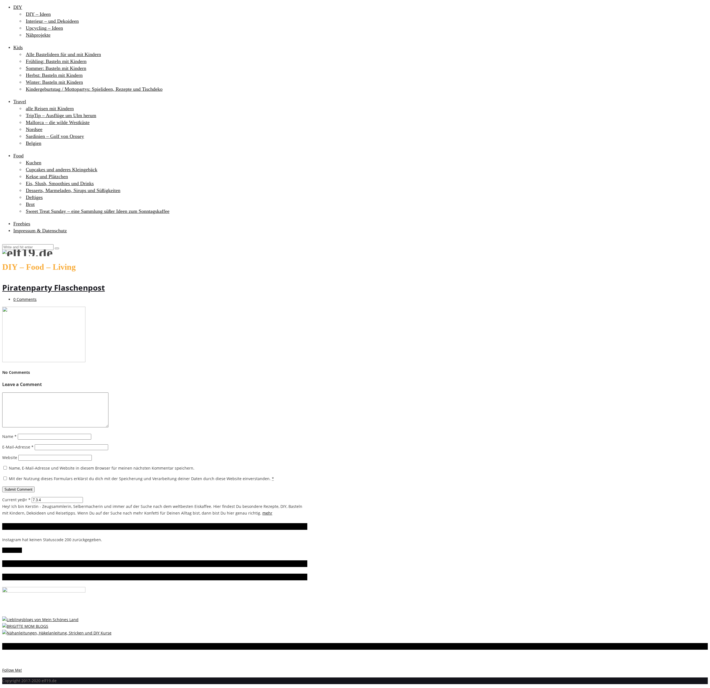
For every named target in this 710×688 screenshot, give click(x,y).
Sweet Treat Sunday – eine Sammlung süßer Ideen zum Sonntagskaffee (97, 211)
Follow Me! (12, 550)
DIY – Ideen (38, 14)
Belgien (33, 143)
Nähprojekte (38, 35)
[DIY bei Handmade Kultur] (56, 633)
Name (9, 436)
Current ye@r (16, 499)
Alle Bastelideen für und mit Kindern (63, 54)
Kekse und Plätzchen (47, 176)
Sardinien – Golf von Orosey (55, 136)
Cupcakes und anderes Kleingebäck (61, 169)
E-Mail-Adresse (18, 447)
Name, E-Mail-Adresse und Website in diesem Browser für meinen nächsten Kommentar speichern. (101, 468)
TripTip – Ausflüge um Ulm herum (61, 115)
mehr (267, 513)
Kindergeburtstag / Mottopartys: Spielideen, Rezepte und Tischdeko (94, 89)
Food (18, 155)
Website (9, 457)
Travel (19, 101)
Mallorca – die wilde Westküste (58, 122)
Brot (30, 204)
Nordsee (34, 129)
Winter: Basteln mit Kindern (54, 82)
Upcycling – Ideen (44, 28)
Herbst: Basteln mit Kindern (54, 75)
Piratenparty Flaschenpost (53, 287)
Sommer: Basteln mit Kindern (56, 68)
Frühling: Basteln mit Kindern (56, 61)
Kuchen (33, 162)
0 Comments (25, 299)
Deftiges (34, 197)
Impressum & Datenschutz (40, 230)
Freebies (21, 223)
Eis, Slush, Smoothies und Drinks (60, 183)
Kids (18, 47)
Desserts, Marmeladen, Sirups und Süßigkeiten (73, 190)
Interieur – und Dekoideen (52, 21)
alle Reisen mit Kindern (50, 108)
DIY (17, 7)
